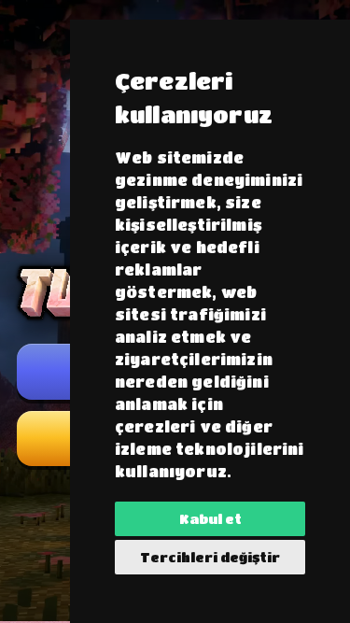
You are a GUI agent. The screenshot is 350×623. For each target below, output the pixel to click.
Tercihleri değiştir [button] (210, 556)
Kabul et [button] (210, 518)
